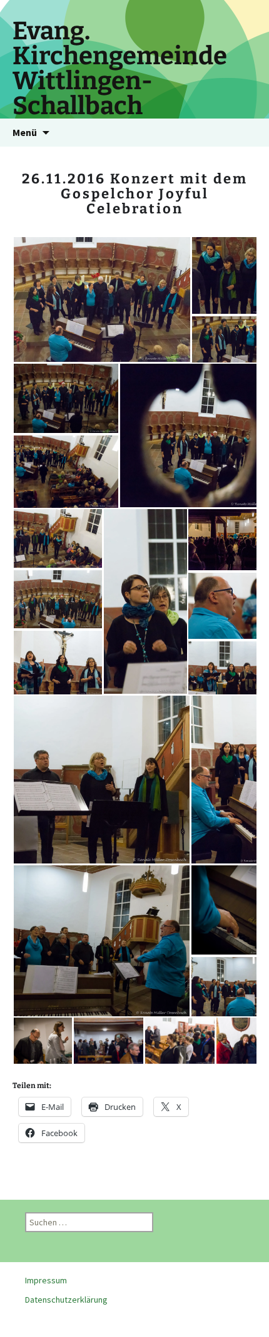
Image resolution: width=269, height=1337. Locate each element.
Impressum (46, 1280)
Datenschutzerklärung (66, 1299)
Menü (25, 132)
